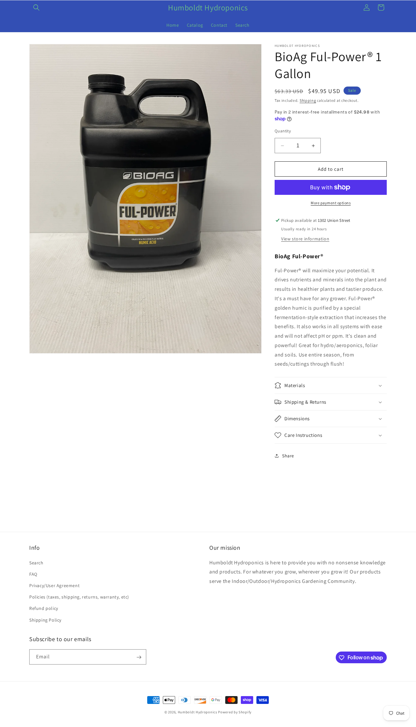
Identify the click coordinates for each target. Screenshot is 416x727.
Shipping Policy (45, 620)
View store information (305, 239)
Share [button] (288, 456)
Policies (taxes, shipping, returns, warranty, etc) (79, 597)
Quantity (283, 131)
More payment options (331, 202)
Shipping (308, 100)
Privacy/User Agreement (54, 585)
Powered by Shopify (235, 712)
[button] (36, 7)
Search (36, 562)
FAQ (33, 574)
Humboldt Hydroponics (197, 712)
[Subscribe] (139, 657)
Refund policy (43, 608)
